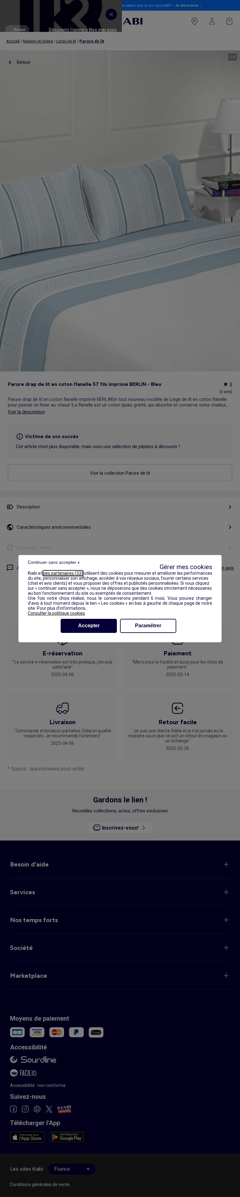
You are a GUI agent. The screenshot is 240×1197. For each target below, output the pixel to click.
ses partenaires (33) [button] (63, 573)
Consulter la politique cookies (56, 613)
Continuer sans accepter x (54, 562)
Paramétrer (148, 625)
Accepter (89, 625)
